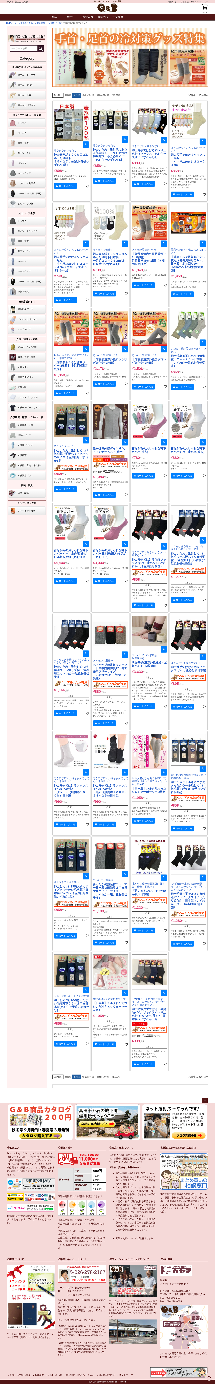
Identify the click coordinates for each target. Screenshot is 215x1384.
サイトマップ (126, 1375)
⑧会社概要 (166, 1259)
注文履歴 (118, 16)
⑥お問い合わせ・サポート (72, 1259)
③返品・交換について (121, 1147)
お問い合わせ (55, 1375)
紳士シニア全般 (27, 213)
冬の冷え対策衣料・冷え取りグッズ (45, 23)
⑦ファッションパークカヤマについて (129, 1259)
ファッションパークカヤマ (174, 1283)
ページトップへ (205, 1100)
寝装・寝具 (27, 485)
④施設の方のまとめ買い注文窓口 (178, 1147)
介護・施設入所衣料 (26, 339)
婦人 (54, 16)
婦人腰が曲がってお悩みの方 (27, 67)
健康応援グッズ (27, 301)
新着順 (68, 95)
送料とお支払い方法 (31, 1171)
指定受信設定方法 (76, 1332)
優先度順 (116, 95)
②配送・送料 (65, 1147)
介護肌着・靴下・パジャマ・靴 (26, 417)
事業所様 (102, 16)
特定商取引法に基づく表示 (80, 1375)
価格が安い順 (88, 95)
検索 (40, 48)
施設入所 (87, 16)
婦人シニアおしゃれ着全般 (27, 115)
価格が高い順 (103, 95)
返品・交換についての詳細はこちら (134, 1238)
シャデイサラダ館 (26, 503)
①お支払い (13, 1147)
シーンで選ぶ (20, 23)
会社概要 (39, 1375)
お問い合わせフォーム (79, 1287)
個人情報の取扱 (106, 1375)
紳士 (70, 16)
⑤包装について (15, 1259)
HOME (9, 23)
